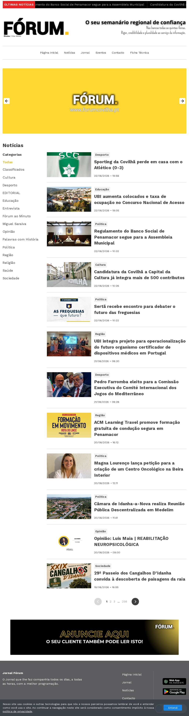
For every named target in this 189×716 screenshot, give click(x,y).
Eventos (101, 52)
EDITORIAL (11, 193)
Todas (8, 162)
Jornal (85, 52)
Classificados (13, 169)
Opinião (9, 231)
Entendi (173, 707)
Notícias (69, 52)
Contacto (118, 52)
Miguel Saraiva (14, 224)
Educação (10, 200)
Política (9, 247)
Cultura (9, 177)
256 (124, 601)
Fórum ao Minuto (17, 216)
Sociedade (11, 278)
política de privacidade (17, 711)
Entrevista (11, 208)
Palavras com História (20, 239)
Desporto (10, 185)
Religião (9, 263)
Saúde (8, 270)
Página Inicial (49, 52)
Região (8, 255)
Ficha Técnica (139, 52)
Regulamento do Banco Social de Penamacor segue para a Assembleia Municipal (68, 4)
